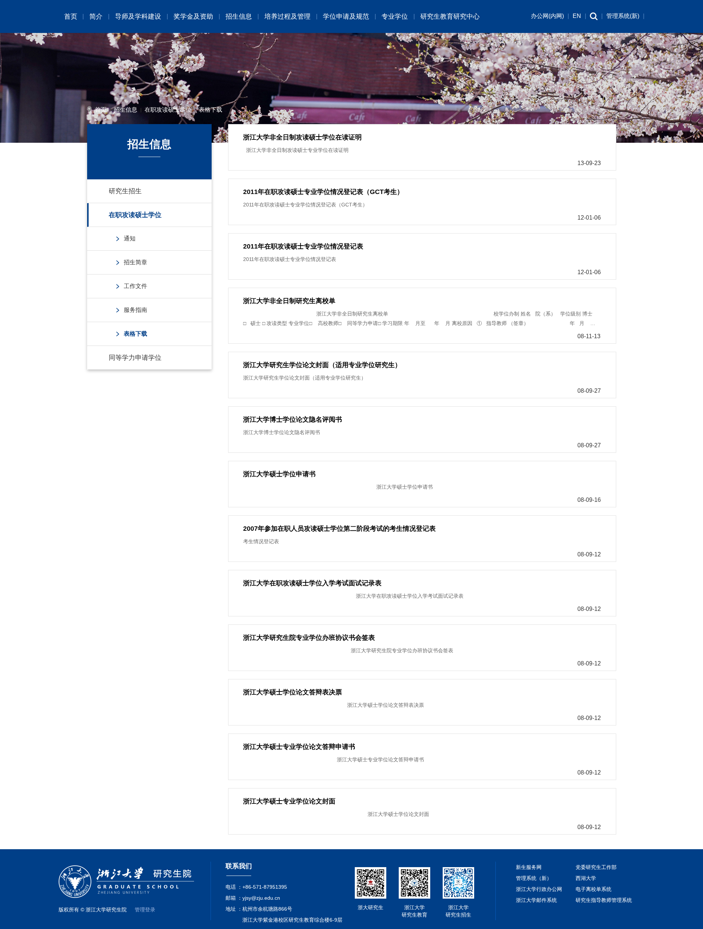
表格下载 (210, 110)
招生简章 (135, 262)
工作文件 (135, 286)
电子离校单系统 (593, 889)
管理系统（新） (534, 878)
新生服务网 (529, 867)
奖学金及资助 (193, 16)
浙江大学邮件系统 (536, 900)
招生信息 (239, 16)
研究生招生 (125, 191)
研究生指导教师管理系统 (604, 900)
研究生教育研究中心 (450, 16)
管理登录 (145, 910)
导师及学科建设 (138, 16)
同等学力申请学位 (135, 357)
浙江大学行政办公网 (539, 889)
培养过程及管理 (287, 16)
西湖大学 (586, 878)
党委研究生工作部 (596, 867)
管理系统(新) (622, 16)
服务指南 (135, 310)
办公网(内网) (547, 16)
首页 (70, 16)
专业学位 (395, 16)
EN (577, 16)
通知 (129, 238)
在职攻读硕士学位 (168, 110)
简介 (96, 16)
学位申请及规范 (346, 16)
